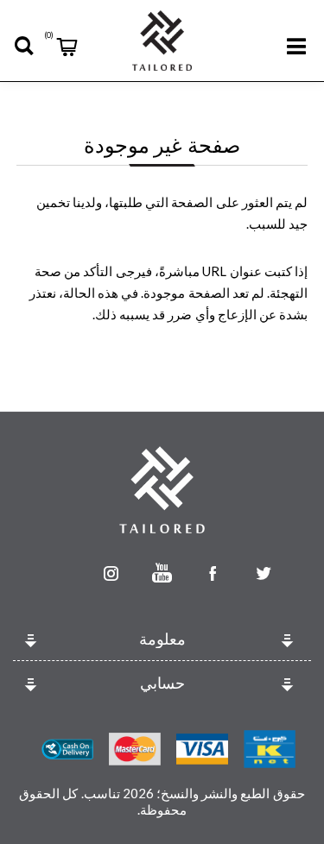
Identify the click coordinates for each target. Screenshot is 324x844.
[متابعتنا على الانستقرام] (111, 573)
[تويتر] (264, 573)
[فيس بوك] (213, 573)
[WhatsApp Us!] (60, 573)
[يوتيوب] (162, 573)
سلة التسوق (49, 35)
